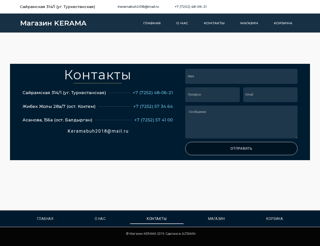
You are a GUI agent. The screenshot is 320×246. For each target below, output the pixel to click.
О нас (182, 23)
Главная (152, 23)
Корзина (283, 23)
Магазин (249, 23)
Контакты (214, 23)
